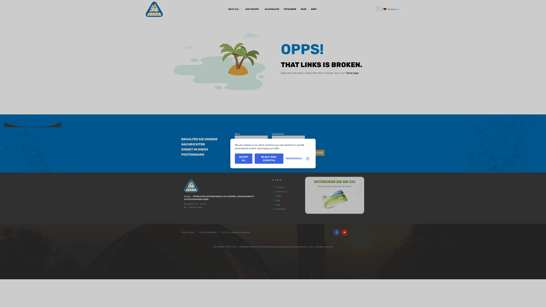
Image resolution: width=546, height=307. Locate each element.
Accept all (243, 158)
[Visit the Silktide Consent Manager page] (307, 158)
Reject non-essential (269, 158)
